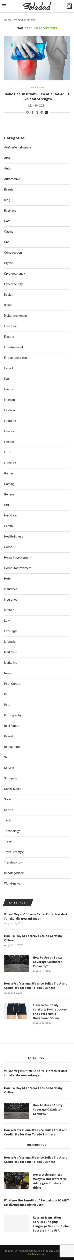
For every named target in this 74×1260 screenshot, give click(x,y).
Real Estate (11, 726)
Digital (8, 305)
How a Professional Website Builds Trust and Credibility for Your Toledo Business (35, 985)
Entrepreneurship (15, 358)
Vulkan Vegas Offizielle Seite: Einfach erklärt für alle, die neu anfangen (35, 916)
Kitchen (9, 610)
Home (7, 19)
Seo (6, 757)
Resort (8, 736)
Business (10, 210)
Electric (9, 337)
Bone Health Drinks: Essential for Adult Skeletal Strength (37, 96)
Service (9, 768)
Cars (7, 221)
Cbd (6, 242)
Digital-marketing (15, 316)
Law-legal (10, 631)
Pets (7, 705)
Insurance (10, 589)
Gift (6, 505)
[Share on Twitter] (37, 112)
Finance (9, 431)
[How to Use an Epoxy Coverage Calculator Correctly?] (16, 963)
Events (8, 389)
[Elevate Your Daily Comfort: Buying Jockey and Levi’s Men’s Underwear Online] (16, 1011)
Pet (6, 694)
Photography (12, 715)
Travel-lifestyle (14, 852)
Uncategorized (14, 873)
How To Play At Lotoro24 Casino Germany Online (33, 938)
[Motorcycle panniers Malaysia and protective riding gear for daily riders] (16, 1180)
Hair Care (10, 515)
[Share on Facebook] (33, 112)
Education (10, 326)
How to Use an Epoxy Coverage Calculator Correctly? (47, 961)
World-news (12, 883)
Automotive (12, 179)
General (9, 494)
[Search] (69, 6)
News (8, 673)
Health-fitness (13, 536)
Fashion (9, 400)
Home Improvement (17, 557)
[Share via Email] (46, 112)
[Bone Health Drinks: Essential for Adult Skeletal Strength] (37, 58)
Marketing (10, 652)
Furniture (10, 463)
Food (7, 452)
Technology (12, 831)
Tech (7, 820)
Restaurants (12, 747)
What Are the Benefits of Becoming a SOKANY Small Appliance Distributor (36, 1202)
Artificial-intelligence (17, 147)
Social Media (12, 789)
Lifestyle (10, 642)
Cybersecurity (13, 284)
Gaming (9, 484)
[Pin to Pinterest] (41, 112)
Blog (7, 200)
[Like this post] (27, 112)
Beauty (8, 189)
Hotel (7, 578)
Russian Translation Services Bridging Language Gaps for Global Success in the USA (51, 1223)
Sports (8, 810)
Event (8, 379)
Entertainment (13, 347)
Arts (7, 158)
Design (8, 294)
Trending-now (13, 862)
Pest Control (12, 684)
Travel (8, 841)
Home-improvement (17, 568)
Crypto (8, 263)
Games (9, 473)
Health (8, 526)
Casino (9, 231)
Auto (7, 168)
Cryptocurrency (14, 273)
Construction (13, 252)
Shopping (10, 778)
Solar (7, 799)
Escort (8, 368)
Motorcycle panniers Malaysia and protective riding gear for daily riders (50, 1181)
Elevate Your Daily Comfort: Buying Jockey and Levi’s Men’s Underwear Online (50, 1011)
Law (7, 620)
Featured (10, 421)
